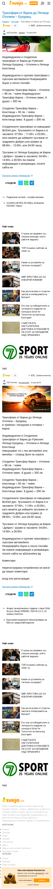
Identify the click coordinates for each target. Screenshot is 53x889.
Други (5, 845)
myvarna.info (24, 382)
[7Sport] (26, 352)
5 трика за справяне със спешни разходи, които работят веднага (33, 236)
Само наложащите (25, 880)
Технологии (7, 842)
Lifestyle (6, 839)
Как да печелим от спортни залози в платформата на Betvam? (35, 294)
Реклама (6, 861)
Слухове (15, 21)
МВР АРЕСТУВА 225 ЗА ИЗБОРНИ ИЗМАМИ (33, 278)
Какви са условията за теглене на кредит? (32, 264)
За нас (5, 858)
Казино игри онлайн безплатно (16, 848)
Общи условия (8, 864)
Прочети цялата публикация (16, 175)
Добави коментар (43, 25)
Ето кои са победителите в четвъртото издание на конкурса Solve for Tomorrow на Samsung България (35, 311)
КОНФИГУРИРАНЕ (33, 885)
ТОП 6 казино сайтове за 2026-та (34, 249)
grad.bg (22, 33)
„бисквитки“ (39, 873)
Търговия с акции (10, 851)
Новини (5, 829)
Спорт (5, 835)
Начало (5, 21)
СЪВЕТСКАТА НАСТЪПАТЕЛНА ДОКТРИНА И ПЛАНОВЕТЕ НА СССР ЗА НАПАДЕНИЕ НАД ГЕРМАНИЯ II (35, 329)
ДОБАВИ (33, 3)
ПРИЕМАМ (41, 880)
